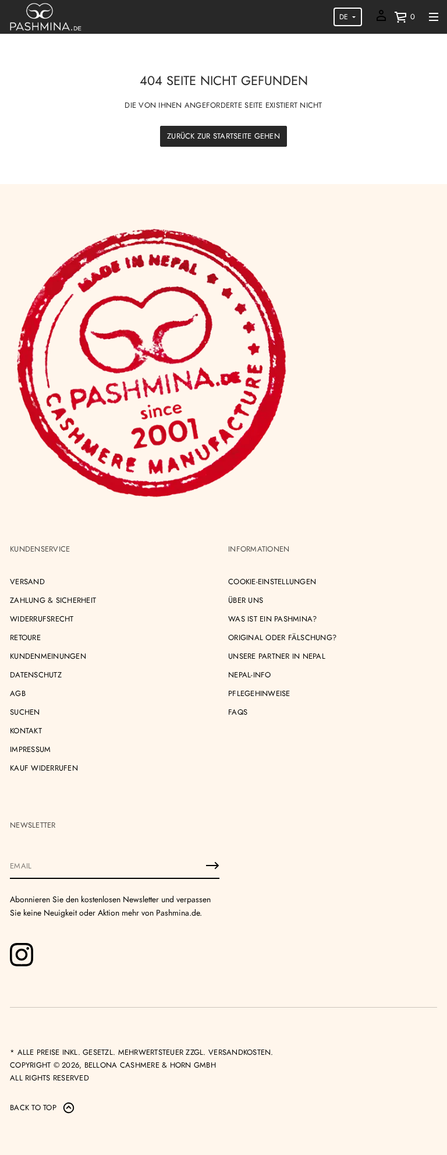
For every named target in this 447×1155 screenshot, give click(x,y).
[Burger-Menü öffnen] (434, 17)
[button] (404, 17)
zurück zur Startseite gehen (223, 136)
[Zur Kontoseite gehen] (381, 19)
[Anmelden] (212, 866)
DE (343, 17)
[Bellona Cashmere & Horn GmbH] (45, 17)
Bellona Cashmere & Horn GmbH (150, 1065)
